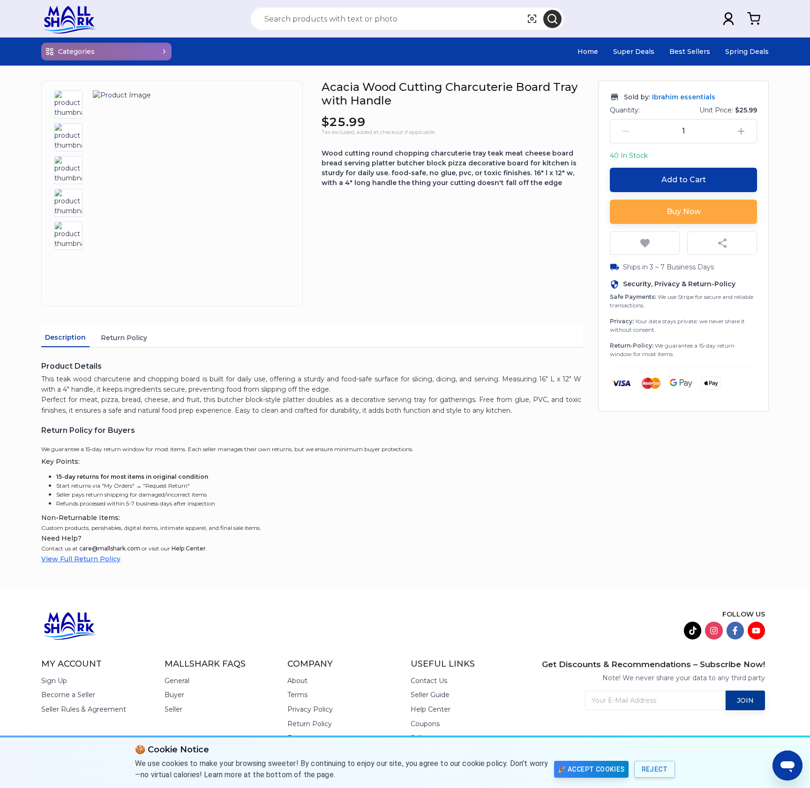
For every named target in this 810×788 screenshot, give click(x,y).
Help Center (189, 548)
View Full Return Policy (80, 559)
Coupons (425, 724)
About (297, 680)
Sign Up (54, 680)
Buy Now (684, 211)
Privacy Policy (310, 709)
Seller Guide (430, 695)
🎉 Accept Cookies (591, 769)
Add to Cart (683, 179)
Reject (655, 769)
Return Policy (124, 338)
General (177, 680)
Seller (173, 709)
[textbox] (312, 395)
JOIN (745, 700)
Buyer (174, 695)
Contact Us (429, 680)
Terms (297, 695)
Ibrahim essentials (683, 97)
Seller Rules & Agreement (83, 709)
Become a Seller (68, 695)
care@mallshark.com (109, 548)
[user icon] (729, 19)
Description (65, 337)
